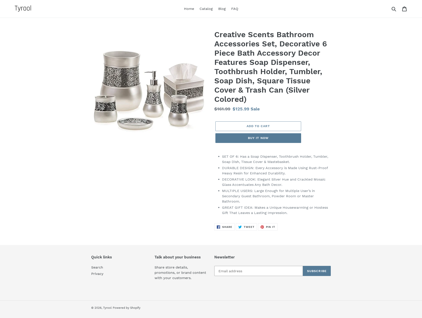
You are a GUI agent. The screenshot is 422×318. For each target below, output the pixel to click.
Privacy (97, 274)
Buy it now (258, 138)
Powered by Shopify (126, 307)
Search (97, 267)
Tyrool (107, 307)
